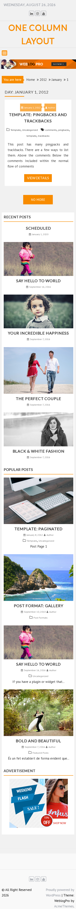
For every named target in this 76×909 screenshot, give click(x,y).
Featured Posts (41, 752)
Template (16, 129)
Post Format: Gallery (38, 605)
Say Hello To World (38, 280)
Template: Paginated (38, 528)
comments (51, 129)
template (31, 135)
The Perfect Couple (38, 398)
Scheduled (38, 228)
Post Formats (41, 617)
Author (51, 107)
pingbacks (63, 129)
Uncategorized (30, 129)
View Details (38, 178)
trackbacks (43, 135)
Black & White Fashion (39, 451)
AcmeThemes (64, 906)
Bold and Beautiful (38, 740)
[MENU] (4, 53)
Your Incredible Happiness (38, 333)
